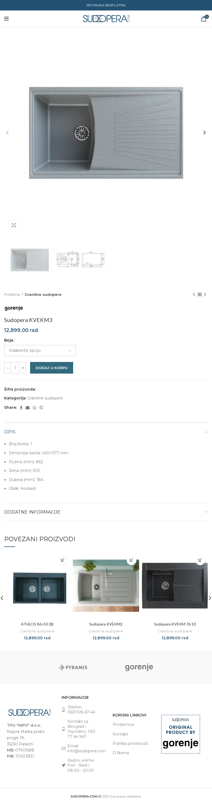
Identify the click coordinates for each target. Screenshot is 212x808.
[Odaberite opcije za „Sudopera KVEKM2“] (131, 560)
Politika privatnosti (130, 743)
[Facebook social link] (21, 407)
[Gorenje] (139, 667)
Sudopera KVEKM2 (106, 624)
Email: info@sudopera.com (83, 748)
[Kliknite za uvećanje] (13, 225)
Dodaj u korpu (52, 368)
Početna (12, 294)
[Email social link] (27, 407)
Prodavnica (123, 724)
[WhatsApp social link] (34, 407)
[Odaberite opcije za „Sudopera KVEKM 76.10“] (200, 560)
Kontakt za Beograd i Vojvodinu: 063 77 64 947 (81, 729)
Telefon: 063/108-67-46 (81, 710)
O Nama (121, 752)
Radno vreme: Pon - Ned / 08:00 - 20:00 (81, 765)
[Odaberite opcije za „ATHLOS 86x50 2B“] (62, 560)
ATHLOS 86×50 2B (37, 624)
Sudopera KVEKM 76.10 (175, 624)
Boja (8, 340)
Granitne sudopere (43, 294)
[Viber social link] (41, 407)
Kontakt (120, 734)
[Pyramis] (73, 667)
